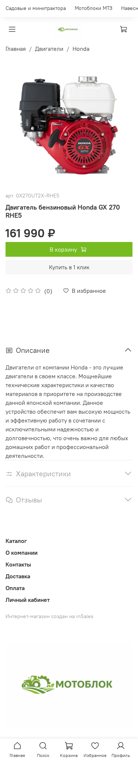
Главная (16, 48)
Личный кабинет (28, 599)
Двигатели (49, 48)
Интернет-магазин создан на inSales (49, 616)
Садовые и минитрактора (36, 8)
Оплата (15, 588)
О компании (22, 552)
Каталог (16, 540)
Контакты (18, 564)
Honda (80, 48)
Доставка (18, 576)
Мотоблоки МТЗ (93, 8)
